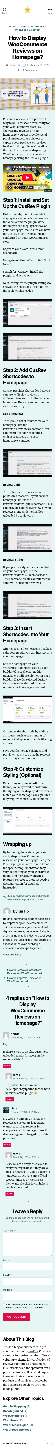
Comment (9, 1230)
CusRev (33, 1351)
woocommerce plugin (19, 899)
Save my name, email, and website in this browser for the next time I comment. (27, 1306)
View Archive (12, 954)
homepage (31, 895)
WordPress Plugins (28, 30)
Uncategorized (13, 1411)
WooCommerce (19, 26)
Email (7, 1275)
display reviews (15, 895)
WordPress (38, 26)
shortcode (43, 895)
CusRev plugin (17, 234)
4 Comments (30, 70)
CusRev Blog (20, 1443)
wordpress (37, 899)
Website (7, 1290)
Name (7, 1260)
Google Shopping (14, 1406)
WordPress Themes (16, 1429)
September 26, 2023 (38, 65)
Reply (7, 1066)
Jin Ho (16, 65)
